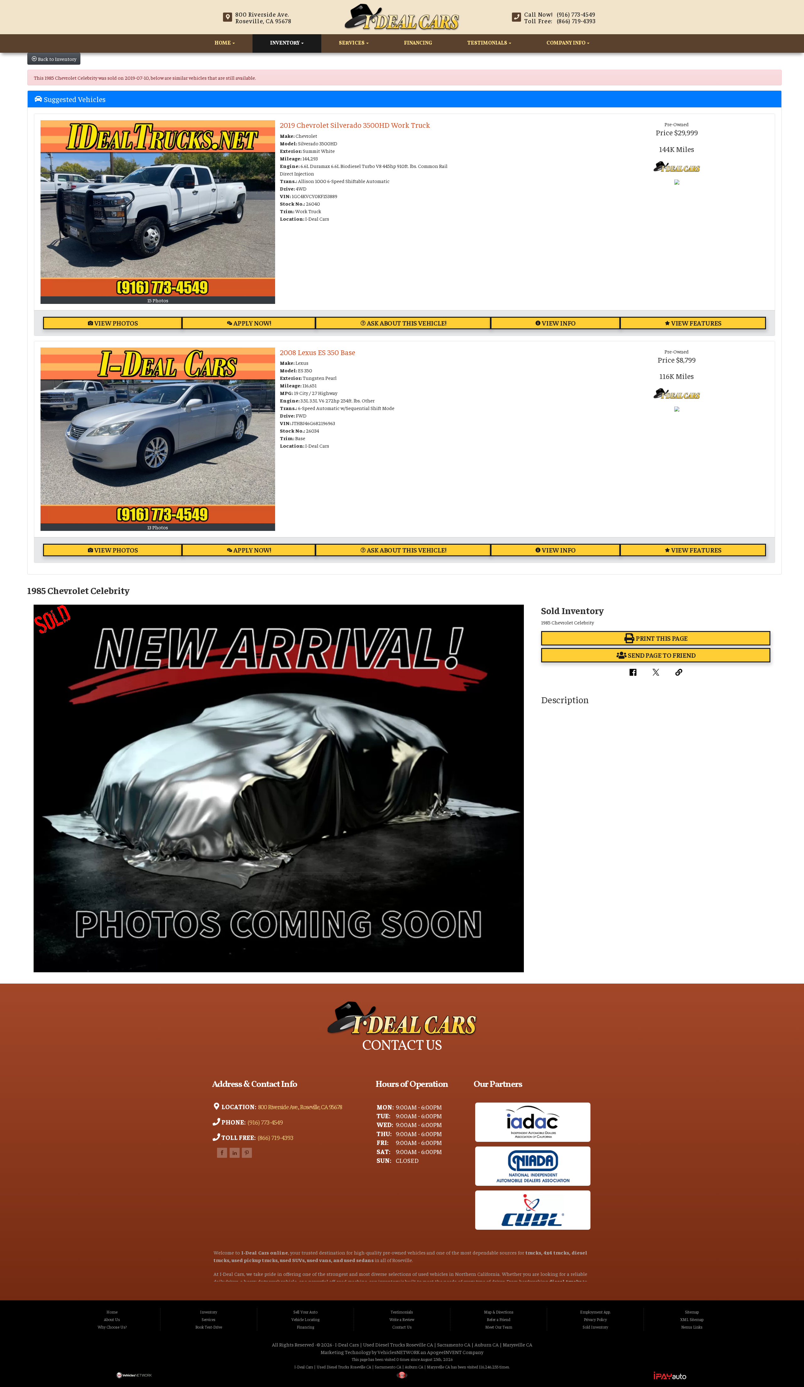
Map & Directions (498, 1311)
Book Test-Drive (208, 1327)
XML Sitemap (692, 1319)
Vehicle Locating (305, 1319)
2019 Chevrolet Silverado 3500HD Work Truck (355, 124)
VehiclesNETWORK (399, 1352)
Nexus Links (692, 1327)
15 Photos (157, 300)
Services (352, 43)
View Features (696, 323)
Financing (418, 43)
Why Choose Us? (112, 1327)
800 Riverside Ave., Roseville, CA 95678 (299, 1106)
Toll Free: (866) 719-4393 (559, 20)
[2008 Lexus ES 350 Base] (158, 436)
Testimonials (487, 43)
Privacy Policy (595, 1319)
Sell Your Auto (305, 1311)
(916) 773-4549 (265, 1122)
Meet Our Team (498, 1327)
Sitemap (692, 1311)
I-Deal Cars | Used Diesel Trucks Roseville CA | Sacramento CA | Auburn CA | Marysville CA (433, 1344)
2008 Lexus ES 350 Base (317, 352)
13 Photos (157, 527)
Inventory (285, 43)
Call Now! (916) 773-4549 (559, 14)
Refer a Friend (498, 1319)
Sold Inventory (595, 1327)
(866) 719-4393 (275, 1137)
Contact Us (402, 1327)
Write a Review (401, 1319)
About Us (112, 1319)
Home (223, 43)
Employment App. (595, 1311)
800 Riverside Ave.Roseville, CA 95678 (263, 17)
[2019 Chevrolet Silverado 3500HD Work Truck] (158, 208)
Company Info (566, 43)
